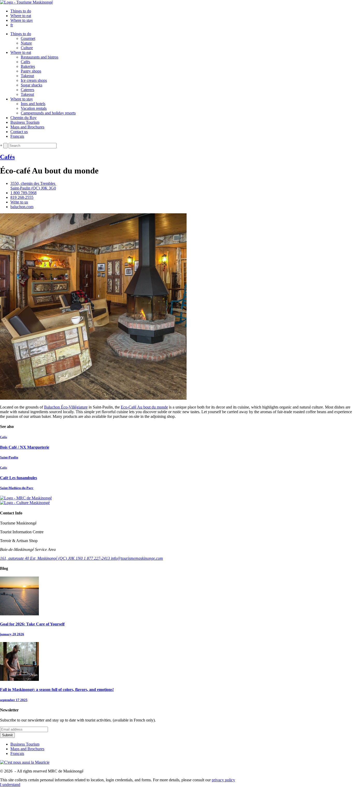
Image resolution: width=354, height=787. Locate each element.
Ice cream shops (34, 80)
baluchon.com (21, 207)
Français (17, 136)
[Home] (26, 2)
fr (11, 25)
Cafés (25, 62)
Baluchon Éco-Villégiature (66, 407)
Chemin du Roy (23, 117)
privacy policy (223, 780)
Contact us (19, 131)
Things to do (20, 11)
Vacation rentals (34, 108)
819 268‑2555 (21, 197)
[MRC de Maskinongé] (26, 498)
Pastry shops (31, 71)
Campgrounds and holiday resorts (48, 113)
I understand (10, 784)
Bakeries (28, 66)
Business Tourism (24, 122)
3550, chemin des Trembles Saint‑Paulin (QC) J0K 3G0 (33, 185)
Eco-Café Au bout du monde (144, 407)
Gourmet (28, 38)
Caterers (27, 90)
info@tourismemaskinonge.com (137, 558)
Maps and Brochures (27, 127)
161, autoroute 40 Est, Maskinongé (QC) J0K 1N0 (42, 558)
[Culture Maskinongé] (25, 502)
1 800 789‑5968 (23, 193)
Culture (27, 48)
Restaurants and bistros (39, 57)
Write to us (19, 202)
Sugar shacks (31, 85)
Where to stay (21, 20)
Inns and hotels (33, 103)
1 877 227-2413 (97, 558)
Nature (26, 43)
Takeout (27, 76)
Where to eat (20, 15)
